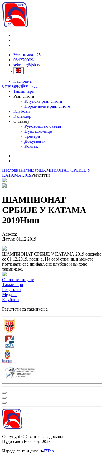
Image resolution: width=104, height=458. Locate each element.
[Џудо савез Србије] (52, 326)
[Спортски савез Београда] (52, 342)
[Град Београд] (52, 358)
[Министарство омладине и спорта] (52, 373)
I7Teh (49, 451)
